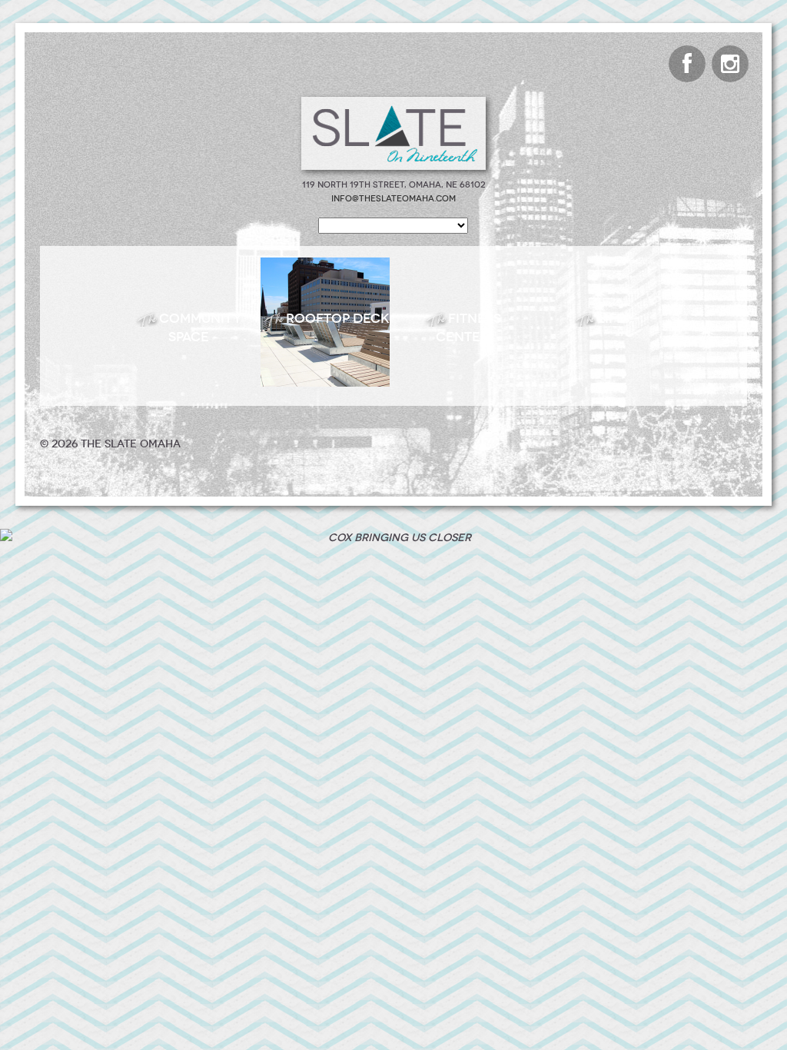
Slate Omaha (393, 133)
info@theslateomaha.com (393, 199)
